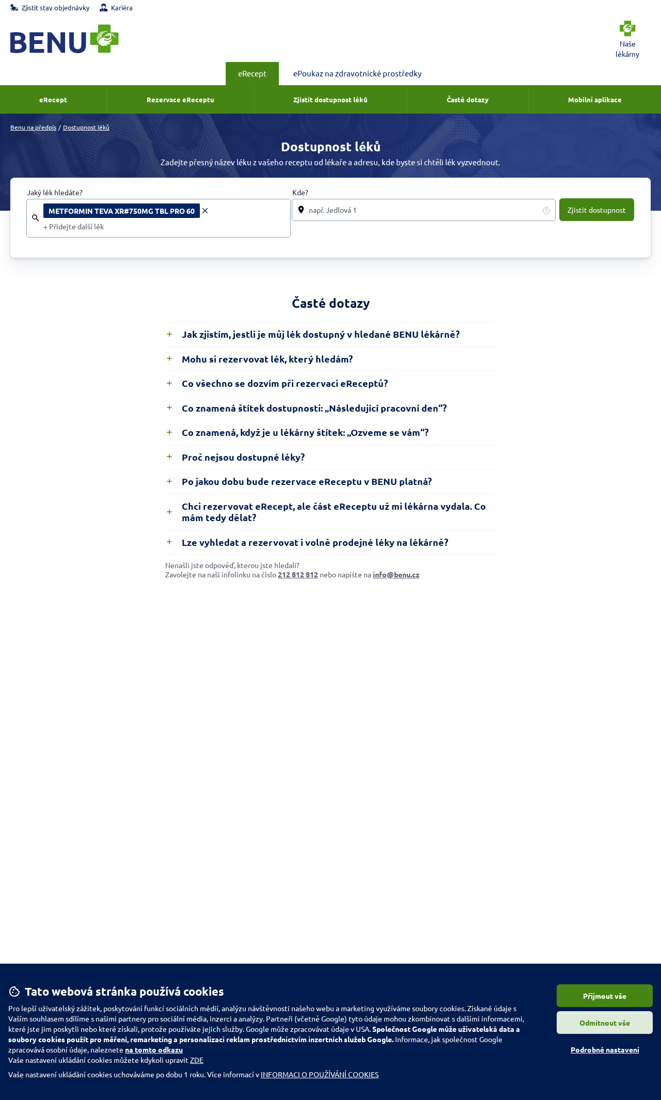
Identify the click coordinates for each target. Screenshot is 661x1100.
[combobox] (163, 226)
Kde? (300, 192)
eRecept (252, 73)
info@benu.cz (396, 574)
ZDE (196, 1059)
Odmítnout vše (604, 1022)
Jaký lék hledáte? (55, 192)
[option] (126, 210)
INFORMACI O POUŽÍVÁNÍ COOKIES (320, 1074)
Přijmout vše (604, 995)
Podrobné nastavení (605, 1049)
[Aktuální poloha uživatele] (546, 210)
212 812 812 (298, 574)
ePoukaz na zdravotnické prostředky (357, 73)
